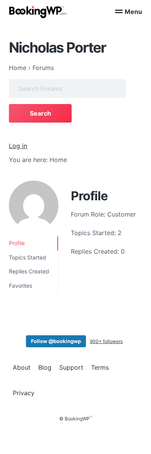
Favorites (20, 285)
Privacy (23, 393)
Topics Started (27, 257)
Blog (44, 367)
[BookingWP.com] (38, 12)
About (22, 367)
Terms (100, 367)
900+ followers (106, 341)
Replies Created (29, 271)
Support (71, 367)
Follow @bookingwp (56, 341)
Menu (133, 11)
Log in (18, 146)
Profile (17, 243)
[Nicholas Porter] (33, 205)
